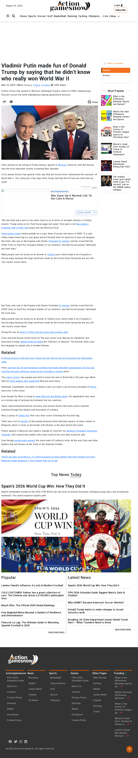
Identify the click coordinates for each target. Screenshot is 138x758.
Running (72, 16)
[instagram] (20, 741)
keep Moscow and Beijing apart (52, 396)
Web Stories (100, 677)
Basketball (60, 16)
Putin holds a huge (10, 233)
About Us (12, 686)
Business (33, 677)
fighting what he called (31, 341)
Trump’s (51, 254)
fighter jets (24, 415)
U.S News (45, 85)
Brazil (93, 387)
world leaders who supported (24, 381)
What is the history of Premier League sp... (123, 708)
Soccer (41, 16)
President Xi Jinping (59, 241)
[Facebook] (10, 741)
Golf (49, 16)
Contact (11, 692)
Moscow (62, 165)
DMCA (10, 708)
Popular (33, 694)
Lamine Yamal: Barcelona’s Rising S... (122, 733)
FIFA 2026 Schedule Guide (15, 679)
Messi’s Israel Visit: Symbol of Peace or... (123, 721)
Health (32, 683)
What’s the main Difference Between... (123, 695)
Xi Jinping (64, 305)
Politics (36, 85)
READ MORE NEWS (56, 632)
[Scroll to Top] (129, 749)
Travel (96, 711)
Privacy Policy (14, 697)
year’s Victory (13, 377)
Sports (32, 16)
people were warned (24, 440)
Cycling (82, 16)
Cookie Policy (14, 720)
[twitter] (15, 741)
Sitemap (11, 703)
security (24, 421)
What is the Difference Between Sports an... (123, 682)
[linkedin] (25, 741)
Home (23, 16)
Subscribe (120, 10)
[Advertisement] (66, 40)
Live (105, 16)
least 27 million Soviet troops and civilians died (44, 332)
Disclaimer (12, 714)
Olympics (94, 16)
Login (117, 5)
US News (33, 700)
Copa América (57, 683)
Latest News (35, 689)
